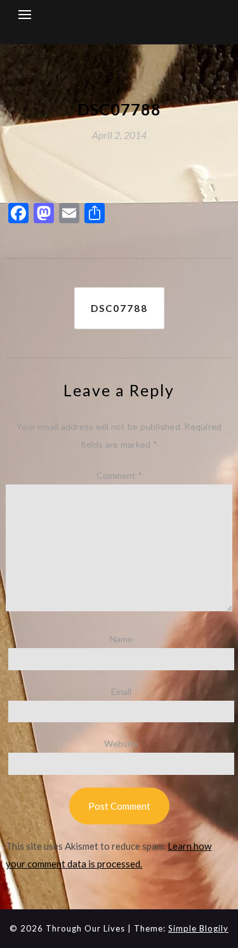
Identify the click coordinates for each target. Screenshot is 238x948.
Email (121, 691)
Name (121, 638)
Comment (119, 475)
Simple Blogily (198, 928)
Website (121, 743)
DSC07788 (119, 308)
